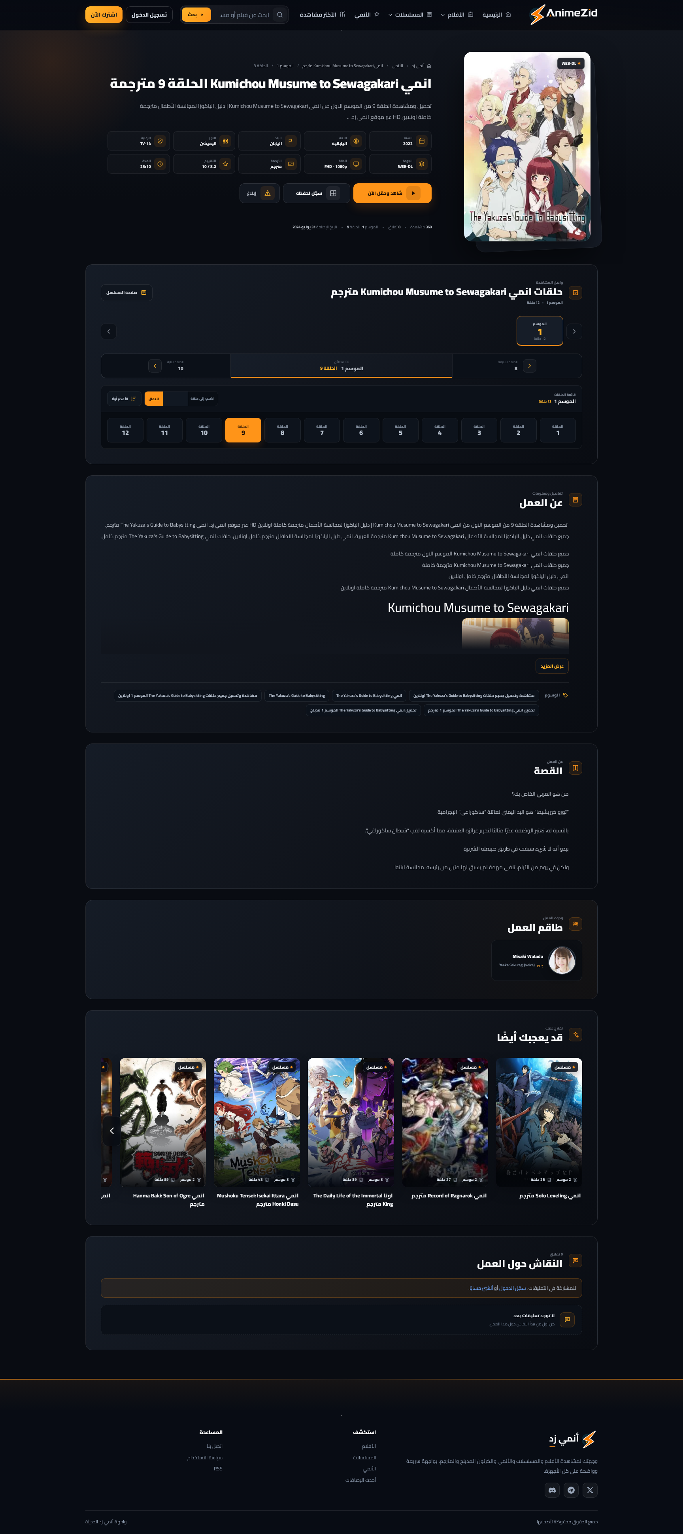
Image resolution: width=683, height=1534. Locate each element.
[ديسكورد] (552, 1490)
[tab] (540, 331)
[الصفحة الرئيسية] (563, 14)
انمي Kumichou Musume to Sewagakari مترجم (342, 65)
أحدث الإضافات (360, 1480)
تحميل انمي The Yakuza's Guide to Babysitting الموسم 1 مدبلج (363, 710)
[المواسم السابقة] (574, 331)
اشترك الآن (104, 14)
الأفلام (368, 1446)
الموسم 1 (285, 65)
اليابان (276, 144)
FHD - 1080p (336, 166)
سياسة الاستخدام (205, 1458)
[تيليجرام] (571, 1490)
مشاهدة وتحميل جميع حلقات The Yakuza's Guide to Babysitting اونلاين (474, 695)
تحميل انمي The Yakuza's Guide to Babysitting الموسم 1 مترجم (481, 710)
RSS (218, 1469)
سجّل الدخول (512, 1288)
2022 (408, 144)
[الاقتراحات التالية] (112, 1131)
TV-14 (145, 144)
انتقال (154, 398)
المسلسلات (364, 1458)
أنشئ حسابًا (481, 1288)
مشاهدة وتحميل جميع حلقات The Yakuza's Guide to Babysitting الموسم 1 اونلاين (187, 695)
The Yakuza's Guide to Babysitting (297, 695)
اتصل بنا (215, 1446)
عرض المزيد (552, 666)
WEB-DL (405, 166)
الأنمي (397, 65)
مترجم (276, 166)
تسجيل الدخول (149, 14)
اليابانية (339, 144)
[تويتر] (590, 1490)
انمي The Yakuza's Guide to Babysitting (369, 695)
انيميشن (208, 144)
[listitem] (558, 430)
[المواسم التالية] (109, 331)
